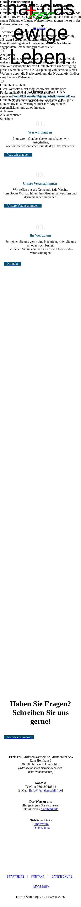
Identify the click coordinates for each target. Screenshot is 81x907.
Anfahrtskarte (49, 809)
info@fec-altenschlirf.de (46, 790)
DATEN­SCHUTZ (62, 876)
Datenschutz (41, 827)
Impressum (41, 824)
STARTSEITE (15, 876)
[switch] (2, 51)
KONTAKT (37, 876)
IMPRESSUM (41, 886)
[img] (40, 12)
